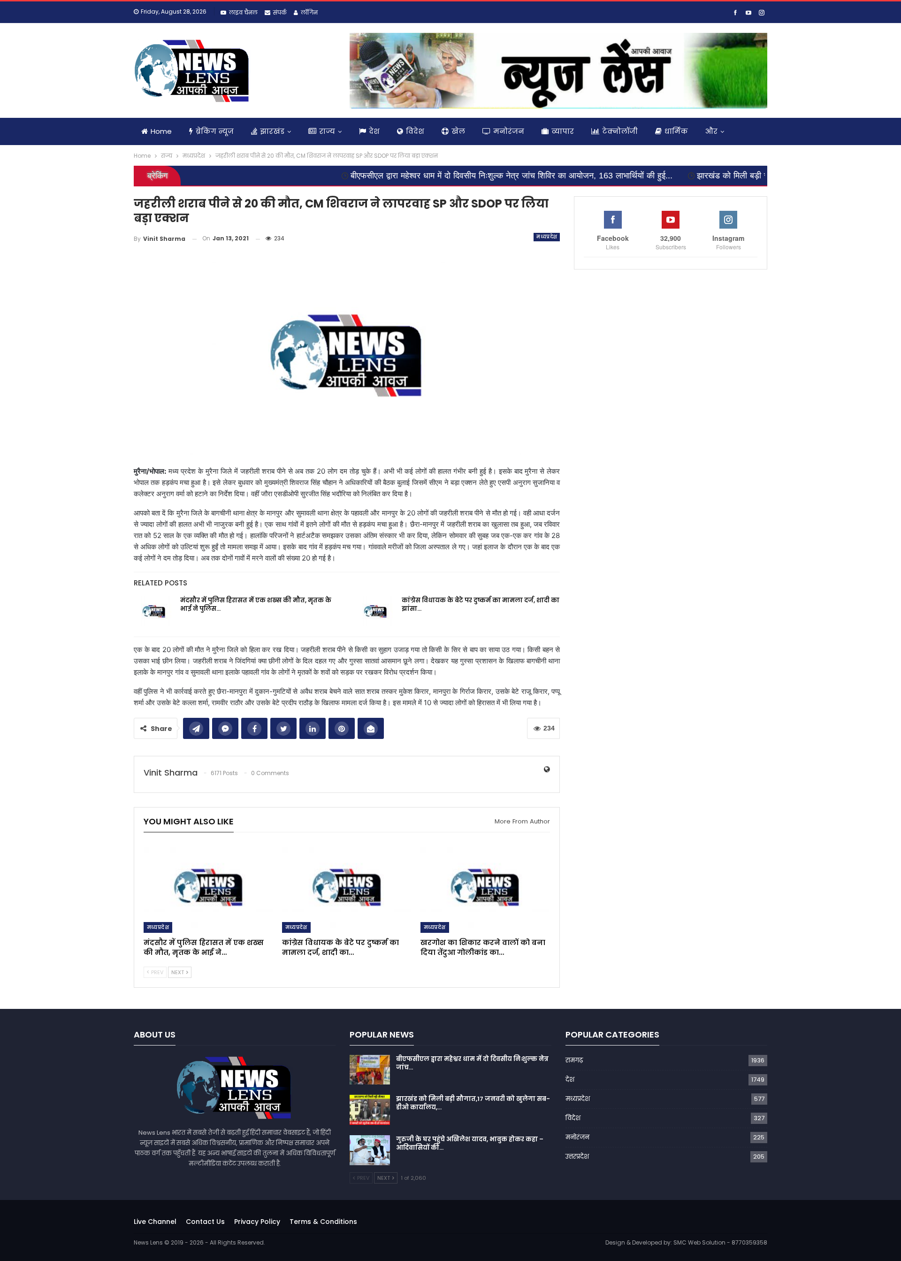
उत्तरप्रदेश (577, 1156)
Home (161, 131)
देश (374, 131)
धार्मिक (676, 131)
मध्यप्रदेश (546, 236)
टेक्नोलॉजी (620, 131)
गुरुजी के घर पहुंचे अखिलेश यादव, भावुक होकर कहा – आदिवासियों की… (469, 1143)
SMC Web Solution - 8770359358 (720, 1242)
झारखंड (272, 131)
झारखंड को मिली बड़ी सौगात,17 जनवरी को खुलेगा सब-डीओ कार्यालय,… (473, 1103)
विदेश (415, 131)
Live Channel (155, 1221)
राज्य (327, 131)
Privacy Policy (257, 1221)
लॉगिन (309, 12)
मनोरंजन (508, 131)
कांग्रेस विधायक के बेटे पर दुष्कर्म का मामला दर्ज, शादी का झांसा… (480, 604)
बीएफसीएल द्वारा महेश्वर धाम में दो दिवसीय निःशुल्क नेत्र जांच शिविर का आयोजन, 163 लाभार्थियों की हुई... (457, 176)
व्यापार (562, 131)
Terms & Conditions (323, 1221)
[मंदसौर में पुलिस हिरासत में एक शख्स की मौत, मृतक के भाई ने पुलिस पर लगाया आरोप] (154, 611)
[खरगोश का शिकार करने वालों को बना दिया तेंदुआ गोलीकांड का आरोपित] (485, 887)
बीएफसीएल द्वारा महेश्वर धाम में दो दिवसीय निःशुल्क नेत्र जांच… (472, 1063)
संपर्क (280, 12)
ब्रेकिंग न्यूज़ (215, 131)
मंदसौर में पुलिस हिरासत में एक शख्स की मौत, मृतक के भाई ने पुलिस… (255, 604)
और (711, 131)
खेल (458, 131)
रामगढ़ (574, 1060)
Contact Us (205, 1221)
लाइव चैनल (243, 12)
